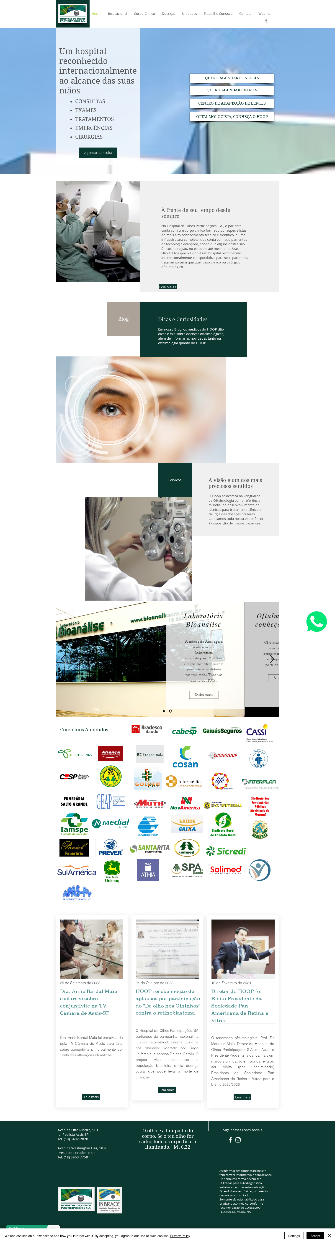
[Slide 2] (164, 711)
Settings (294, 1235)
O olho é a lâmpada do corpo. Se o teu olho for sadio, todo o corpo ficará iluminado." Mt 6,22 (167, 1139)
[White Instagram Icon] (238, 1139)
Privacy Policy (180, 1235)
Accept (315, 1235)
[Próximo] (272, 659)
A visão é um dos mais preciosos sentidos (235, 483)
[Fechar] (329, 1235)
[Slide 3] (170, 711)
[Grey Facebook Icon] (266, 20)
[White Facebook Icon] (230, 1139)
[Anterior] (63, 659)
